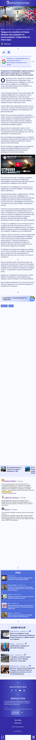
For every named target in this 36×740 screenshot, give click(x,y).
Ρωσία (3, 29)
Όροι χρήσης (18, 720)
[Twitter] (16, 690)
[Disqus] (18, 499)
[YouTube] (20, 690)
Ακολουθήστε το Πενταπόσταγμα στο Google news (15, 298)
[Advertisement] (18, 388)
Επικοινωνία (18, 723)
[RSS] (24, 690)
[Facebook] (12, 690)
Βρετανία (4, 306)
